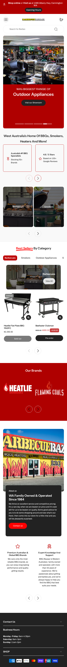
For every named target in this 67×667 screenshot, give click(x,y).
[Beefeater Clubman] (49, 306)
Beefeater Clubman (45, 325)
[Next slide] (37, 178)
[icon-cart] (60, 19)
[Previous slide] (29, 178)
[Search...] (56, 29)
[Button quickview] (28, 317)
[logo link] (17, 388)
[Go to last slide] (29, 598)
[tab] (19, 124)
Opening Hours (33, 10)
